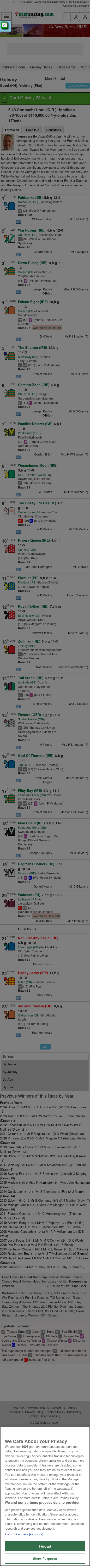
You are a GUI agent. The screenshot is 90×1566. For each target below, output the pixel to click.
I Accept (45, 1546)
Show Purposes (45, 1558)
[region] (45, 1496)
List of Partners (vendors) (24, 1534)
